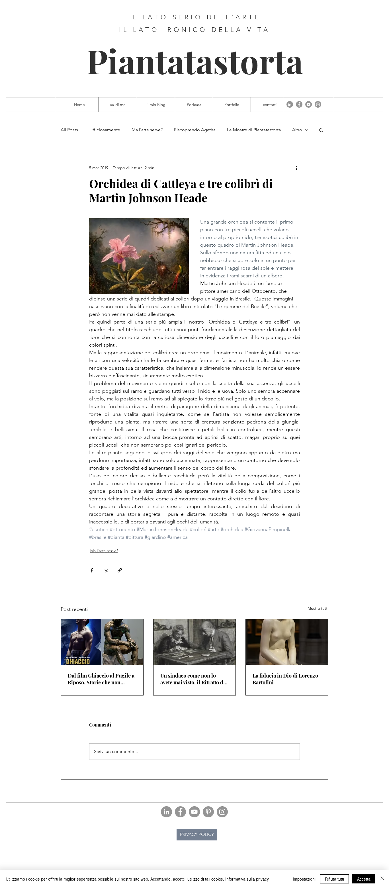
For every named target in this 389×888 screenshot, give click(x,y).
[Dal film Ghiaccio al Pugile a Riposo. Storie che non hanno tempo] (102, 642)
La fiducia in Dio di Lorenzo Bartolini (285, 679)
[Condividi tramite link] (119, 570)
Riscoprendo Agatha (195, 129)
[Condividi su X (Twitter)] (105, 570)
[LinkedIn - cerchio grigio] (289, 104)
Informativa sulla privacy (247, 879)
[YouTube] (308, 104)
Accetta (363, 879)
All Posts (69, 129)
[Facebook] (299, 104)
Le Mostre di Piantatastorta (254, 129)
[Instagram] (318, 104)
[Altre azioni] (296, 167)
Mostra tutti (318, 608)
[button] (321, 130)
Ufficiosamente (104, 129)
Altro (297, 129)
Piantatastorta (195, 60)
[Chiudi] (382, 878)
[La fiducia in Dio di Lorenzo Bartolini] (287, 642)
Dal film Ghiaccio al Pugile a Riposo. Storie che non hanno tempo (101, 679)
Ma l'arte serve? (147, 129)
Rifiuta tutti (334, 879)
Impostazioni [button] (304, 879)
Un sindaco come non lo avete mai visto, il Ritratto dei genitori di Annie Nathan (194, 679)
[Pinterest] (208, 811)
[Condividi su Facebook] (92, 570)
